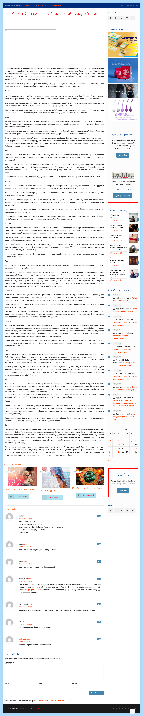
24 (110, 452)
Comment (9, 663)
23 (136, 448)
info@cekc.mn (55, 5)
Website (74, 683)
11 (115, 445)
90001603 (42, 5)
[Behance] (137, 5)
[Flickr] (128, 5)
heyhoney (22, 639)
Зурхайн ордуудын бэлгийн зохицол (20, 489)
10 (110, 445)
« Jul (110, 460)
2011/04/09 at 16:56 (25, 518)
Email (40, 683)
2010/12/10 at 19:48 (25, 546)
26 (119, 452)
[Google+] (119, 5)
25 (115, 452)
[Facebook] (116, 5)
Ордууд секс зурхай (47, 490)
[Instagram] (134, 5)
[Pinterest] (131, 5)
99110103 (30, 5)
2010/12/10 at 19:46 (25, 564)
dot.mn (37, 709)
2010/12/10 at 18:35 (25, 607)
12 (119, 445)
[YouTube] (125, 5)
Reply (99, 516)
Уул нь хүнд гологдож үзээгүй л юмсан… (124, 416)
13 (123, 445)
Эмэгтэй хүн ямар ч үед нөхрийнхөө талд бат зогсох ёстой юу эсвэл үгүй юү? (124, 403)
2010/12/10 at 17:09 (25, 641)
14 (127, 445)
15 (132, 445)
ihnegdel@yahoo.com (32, 590)
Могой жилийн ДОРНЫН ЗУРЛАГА (87, 488)
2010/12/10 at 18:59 (25, 581)
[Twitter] (122, 5)
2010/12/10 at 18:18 (25, 624)
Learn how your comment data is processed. (53, 701)
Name (8, 683)
